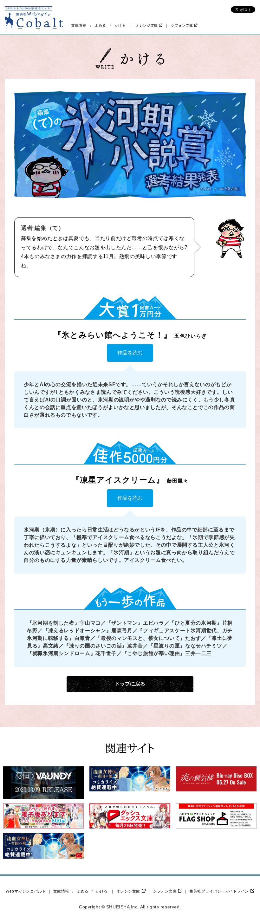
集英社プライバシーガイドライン (219, 891)
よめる (100, 25)
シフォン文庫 (182, 25)
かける (120, 25)
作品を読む (130, 352)
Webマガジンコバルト (26, 891)
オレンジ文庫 (147, 25)
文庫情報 (78, 25)
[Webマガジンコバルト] (34, 17)
